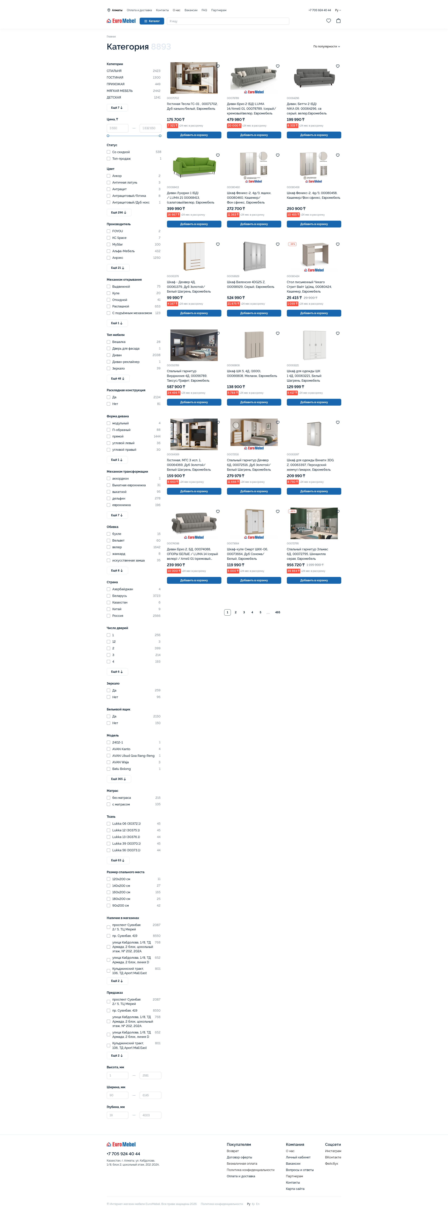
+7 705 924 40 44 (320, 10)
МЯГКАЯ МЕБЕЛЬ (133, 91)
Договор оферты (239, 1157)
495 (277, 612)
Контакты (162, 10)
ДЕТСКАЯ (133, 97)
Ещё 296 (117, 212)
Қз (253, 1204)
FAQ (204, 10)
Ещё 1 (115, 323)
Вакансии (191, 10)
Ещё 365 (117, 779)
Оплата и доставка (139, 10)
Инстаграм (333, 1151)
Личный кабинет (298, 1157)
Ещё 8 (115, 570)
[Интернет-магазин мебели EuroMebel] (121, 22)
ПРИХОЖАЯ (133, 84)
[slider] (108, 136)
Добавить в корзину (194, 135)
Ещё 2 (115, 981)
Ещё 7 (115, 107)
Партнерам (218, 10)
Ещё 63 (116, 860)
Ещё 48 (116, 378)
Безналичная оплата (242, 1163)
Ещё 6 (115, 671)
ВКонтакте (333, 1157)
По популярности (325, 46)
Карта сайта (295, 1189)
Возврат (233, 1151)
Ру (336, 10)
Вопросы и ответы (300, 1170)
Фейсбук (331, 1163)
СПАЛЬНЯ (133, 71)
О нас (176, 10)
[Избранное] (328, 21)
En (257, 1204)
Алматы (117, 10)
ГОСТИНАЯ (133, 77)
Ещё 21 (116, 267)
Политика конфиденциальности (251, 1170)
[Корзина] (338, 21)
